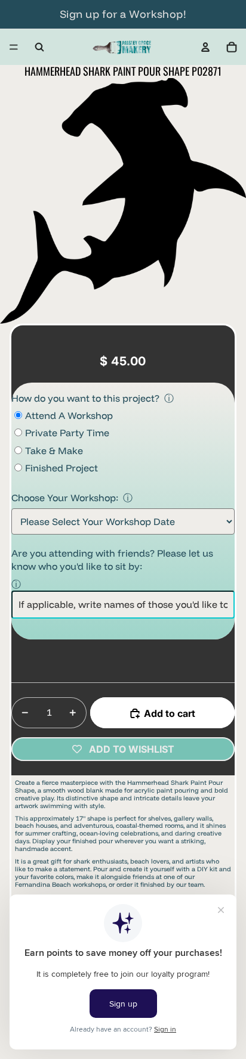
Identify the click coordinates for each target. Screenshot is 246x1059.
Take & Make (54, 450)
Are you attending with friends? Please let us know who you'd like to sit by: (112, 559)
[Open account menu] (205, 47)
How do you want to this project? (85, 398)
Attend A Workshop (69, 415)
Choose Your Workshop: (64, 498)
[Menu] (13, 47)
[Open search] (39, 47)
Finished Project (61, 468)
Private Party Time (67, 433)
